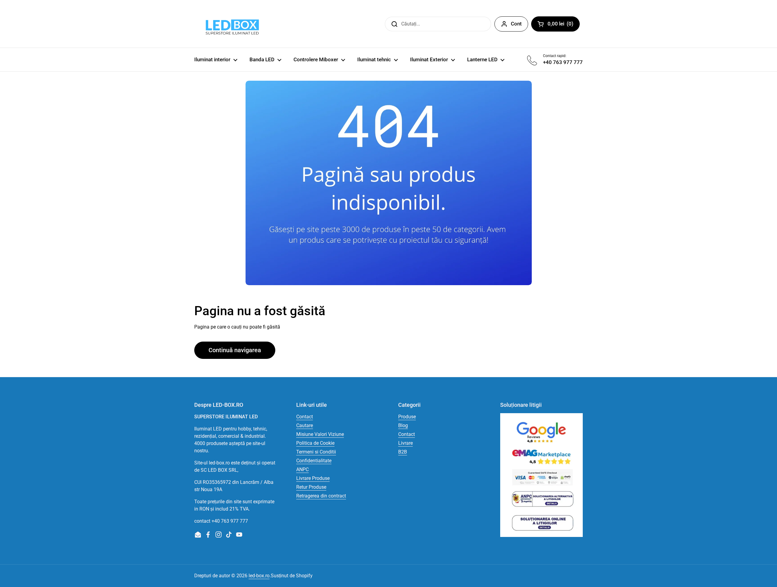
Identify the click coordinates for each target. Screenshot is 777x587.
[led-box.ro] (231, 24)
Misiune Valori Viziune (320, 434)
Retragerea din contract (321, 496)
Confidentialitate (313, 461)
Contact (304, 417)
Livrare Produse (313, 478)
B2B (402, 452)
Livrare (405, 443)
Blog (403, 425)
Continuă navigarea (235, 350)
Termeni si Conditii (316, 452)
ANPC (302, 469)
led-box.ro (259, 576)
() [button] (564, 25)
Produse (407, 417)
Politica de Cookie (315, 443)
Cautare (304, 425)
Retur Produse (311, 487)
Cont (516, 24)
